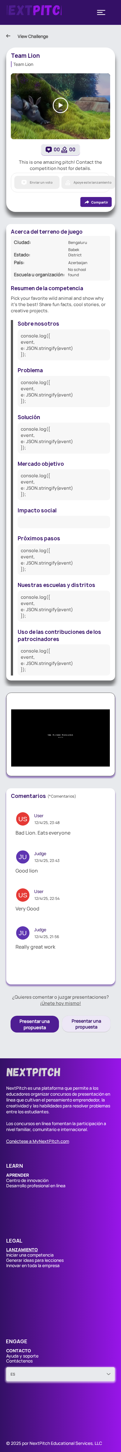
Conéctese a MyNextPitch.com (37, 1141)
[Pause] (19, 758)
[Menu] (101, 12)
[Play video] (60, 105)
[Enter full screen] (101, 758)
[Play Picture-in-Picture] (91, 758)
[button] (22, 1250)
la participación (87, 1123)
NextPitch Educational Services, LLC (65, 1443)
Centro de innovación (27, 1180)
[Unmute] (30, 758)
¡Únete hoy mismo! (60, 1003)
